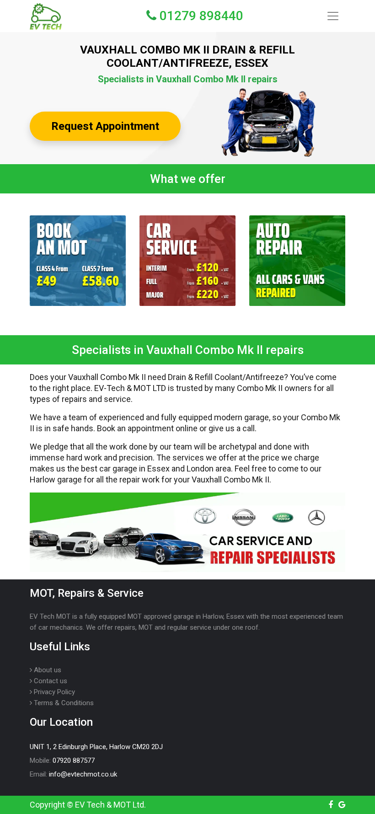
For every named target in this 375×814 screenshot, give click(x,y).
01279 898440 (199, 15)
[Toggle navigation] (333, 16)
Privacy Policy (53, 692)
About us (46, 670)
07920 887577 (74, 760)
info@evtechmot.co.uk (83, 774)
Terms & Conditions (63, 703)
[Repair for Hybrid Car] (297, 260)
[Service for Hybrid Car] (187, 260)
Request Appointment (105, 126)
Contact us (49, 681)
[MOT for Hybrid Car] (78, 260)
